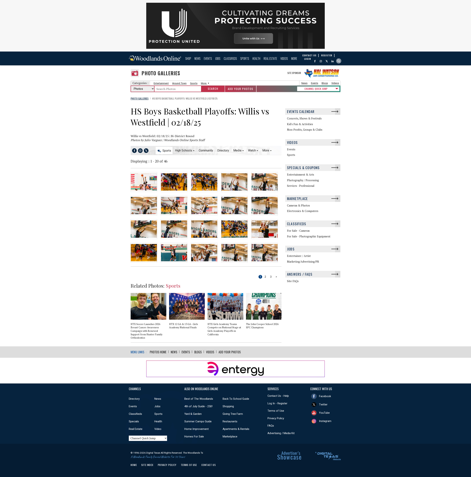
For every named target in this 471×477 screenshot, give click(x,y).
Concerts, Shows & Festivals (304, 118)
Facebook (325, 396)
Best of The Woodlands (198, 398)
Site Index (147, 465)
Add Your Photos (240, 89)
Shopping (228, 406)
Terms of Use (276, 410)
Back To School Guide (236, 398)
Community (206, 150)
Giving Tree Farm (233, 414)
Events (208, 58)
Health (256, 58)
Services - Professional (300, 186)
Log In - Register (277, 403)
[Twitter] (326, 61)
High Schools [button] (183, 150)
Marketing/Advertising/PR (303, 261)
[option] (150, 317)
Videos (284, 58)
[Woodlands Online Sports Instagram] (140, 150)
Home (134, 465)
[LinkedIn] (332, 61)
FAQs (271, 425)
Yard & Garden (193, 414)
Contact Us (208, 465)
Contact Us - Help (278, 396)
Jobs (217, 58)
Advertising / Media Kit (281, 433)
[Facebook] (315, 61)
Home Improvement (196, 429)
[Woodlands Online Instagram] (320, 61)
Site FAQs (293, 281)
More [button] (265, 150)
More (294, 58)
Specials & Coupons (303, 167)
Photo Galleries (160, 73)
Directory (223, 150)
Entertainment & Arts (300, 174)
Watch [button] (252, 150)
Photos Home (158, 352)
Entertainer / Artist (299, 256)
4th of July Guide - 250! (198, 406)
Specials (134, 421)
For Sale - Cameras (298, 230)
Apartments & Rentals (236, 429)
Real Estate (270, 58)
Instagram (325, 421)
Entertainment (161, 83)
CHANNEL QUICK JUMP (316, 89)
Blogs (325, 83)
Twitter (323, 404)
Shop (188, 58)
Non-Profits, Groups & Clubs (304, 129)
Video (157, 429)
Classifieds (230, 58)
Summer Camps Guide (198, 421)
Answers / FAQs (299, 274)
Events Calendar (300, 111)
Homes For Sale (194, 436)
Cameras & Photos (298, 205)
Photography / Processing (303, 180)
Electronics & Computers (302, 211)
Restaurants (230, 421)
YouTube (324, 412)
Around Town (179, 83)
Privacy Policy (276, 418)
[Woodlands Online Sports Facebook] (134, 150)
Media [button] (237, 150)
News (197, 58)
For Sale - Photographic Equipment (308, 236)
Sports (244, 58)
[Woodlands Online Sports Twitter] (146, 150)
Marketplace (297, 198)
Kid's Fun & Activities (300, 124)
